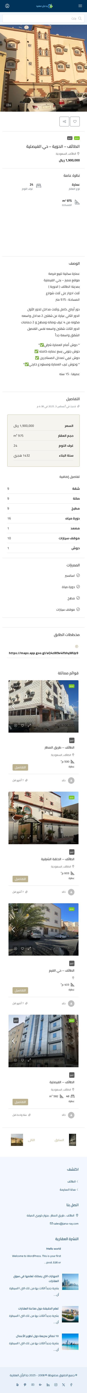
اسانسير (70, 575)
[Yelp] (16, 1385)
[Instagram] (55, 1385)
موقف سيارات (65, 609)
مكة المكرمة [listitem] (68, 1189)
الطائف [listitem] (71, 1181)
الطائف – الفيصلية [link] (62, 1082)
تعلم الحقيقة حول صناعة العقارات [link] (38, 1308)
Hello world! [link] (53, 1248)
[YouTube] (32, 1385)
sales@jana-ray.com (66, 1223)
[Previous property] (72, 1140)
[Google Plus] (39, 1385)
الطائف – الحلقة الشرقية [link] (57, 859)
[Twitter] (62, 1385)
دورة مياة (68, 587)
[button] (43, 68)
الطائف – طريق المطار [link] (59, 747)
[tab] (43, 650)
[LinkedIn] (47, 1385)
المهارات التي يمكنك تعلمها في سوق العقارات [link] (36, 1278)
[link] (43, 706)
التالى (31, 1140)
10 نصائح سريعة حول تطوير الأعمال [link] (37, 1336)
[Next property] (17, 1140)
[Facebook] (70, 1385)
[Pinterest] (24, 1385)
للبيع (70, 138)
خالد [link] (64, 780)
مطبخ (71, 598)
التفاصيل (20, 767)
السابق (59, 1140)
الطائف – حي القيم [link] (61, 970)
